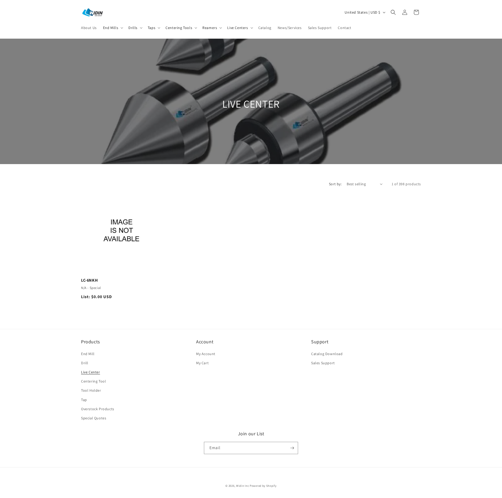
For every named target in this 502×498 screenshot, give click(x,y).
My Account (205, 353)
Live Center (90, 372)
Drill (84, 363)
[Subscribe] (292, 448)
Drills (133, 27)
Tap (84, 399)
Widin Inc (242, 486)
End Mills (110, 27)
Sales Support (323, 363)
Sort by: (335, 184)
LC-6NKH (89, 280)
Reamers (209, 27)
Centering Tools (179, 27)
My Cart (202, 363)
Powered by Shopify (263, 486)
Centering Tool (93, 381)
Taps (151, 27)
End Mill (88, 353)
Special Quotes (93, 418)
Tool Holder (91, 390)
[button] (112, 27)
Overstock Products (97, 409)
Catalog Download (327, 353)
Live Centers (237, 27)
